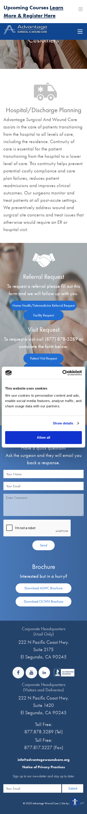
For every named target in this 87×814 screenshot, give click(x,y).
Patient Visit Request (43, 358)
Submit (72, 788)
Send (43, 545)
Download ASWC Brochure (44, 588)
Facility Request (43, 315)
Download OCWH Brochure (43, 601)
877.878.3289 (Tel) (43, 731)
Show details (63, 423)
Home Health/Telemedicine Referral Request (43, 305)
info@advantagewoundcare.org (44, 759)
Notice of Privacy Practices (43, 767)
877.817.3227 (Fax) (43, 747)
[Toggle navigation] (80, 31)
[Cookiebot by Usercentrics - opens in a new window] (62, 373)
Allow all (43, 437)
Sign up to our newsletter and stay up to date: (44, 776)
